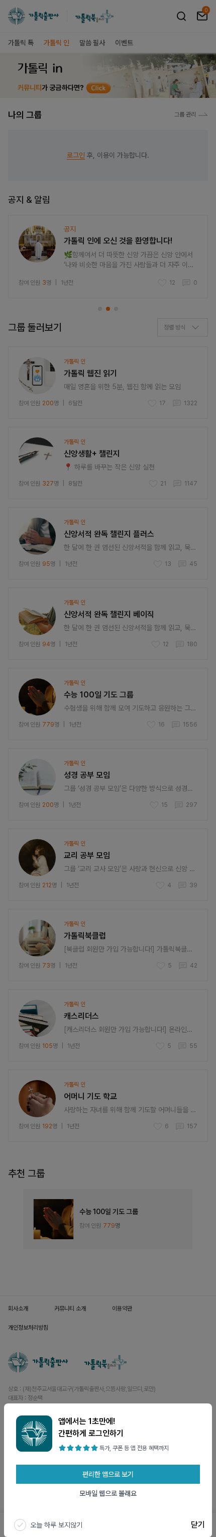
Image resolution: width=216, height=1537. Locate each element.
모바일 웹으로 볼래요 (108, 1493)
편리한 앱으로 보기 (108, 1474)
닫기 (198, 1524)
